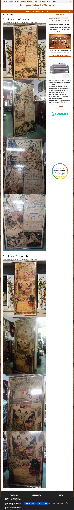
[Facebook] (68, 1)
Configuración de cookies (57, 503)
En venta (28, 11)
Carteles (5, 17)
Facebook (29, 1)
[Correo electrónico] (70, 1)
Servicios (17, 1)
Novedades (45, 11)
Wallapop (35, 1)
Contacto (54, 1)
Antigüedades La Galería (37, 5)
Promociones (36, 11)
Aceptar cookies (30, 503)
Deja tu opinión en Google (44, 1)
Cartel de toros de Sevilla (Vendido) (15, 256)
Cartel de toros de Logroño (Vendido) (16, 19)
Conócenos (23, 1)
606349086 (67, 24)
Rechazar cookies (43, 503)
